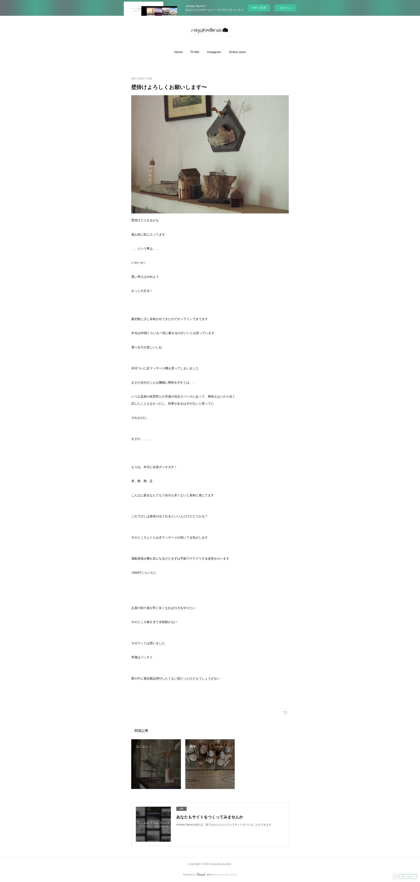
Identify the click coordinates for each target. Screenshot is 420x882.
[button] (178, 51)
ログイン (285, 8)
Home (178, 52)
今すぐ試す (259, 7)
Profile (195, 52)
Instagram (214, 52)
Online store (237, 52)
